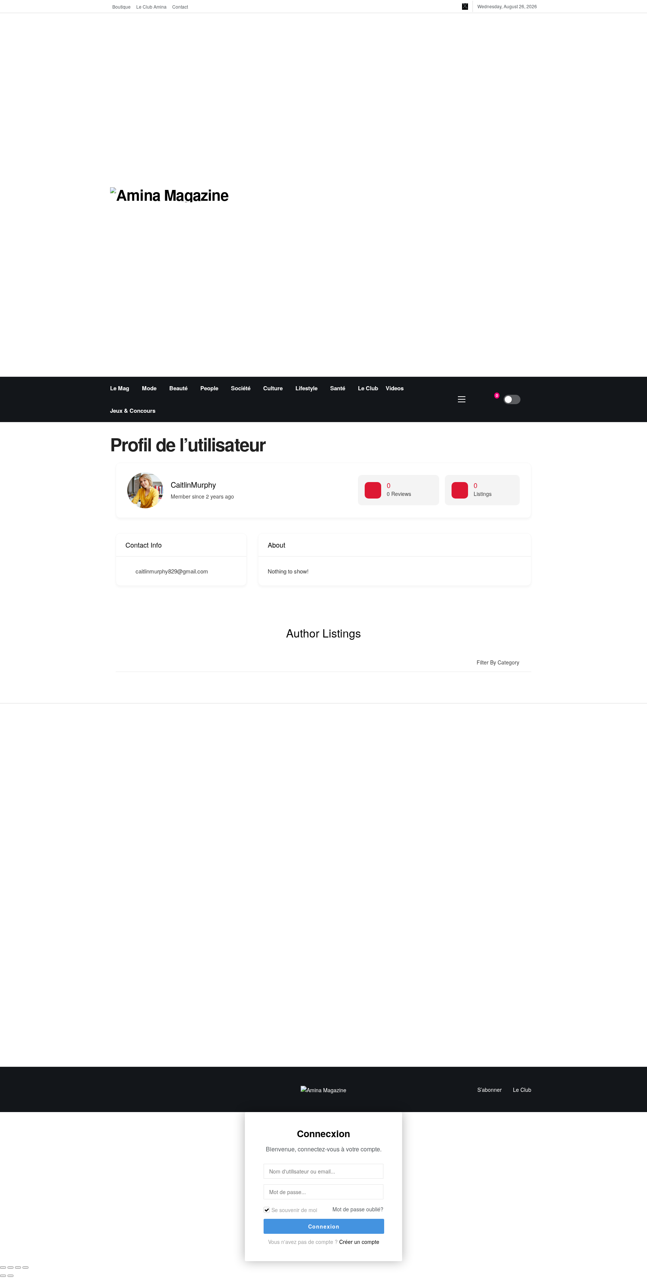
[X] (465, 6)
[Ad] (421, 194)
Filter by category (498, 662)
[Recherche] (476, 399)
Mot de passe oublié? (357, 1209)
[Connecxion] (531, 399)
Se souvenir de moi (294, 1210)
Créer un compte (359, 1241)
